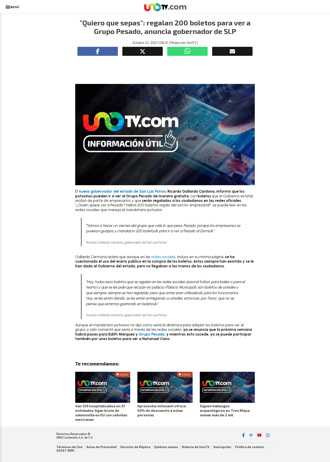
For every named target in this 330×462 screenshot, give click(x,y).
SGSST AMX (65, 450)
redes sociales (163, 257)
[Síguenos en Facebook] (243, 435)
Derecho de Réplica (135, 447)
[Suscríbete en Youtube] (259, 435)
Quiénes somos (166, 447)
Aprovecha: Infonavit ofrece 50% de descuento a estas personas (161, 410)
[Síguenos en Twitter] (251, 435)
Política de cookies (249, 447)
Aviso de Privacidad (101, 447)
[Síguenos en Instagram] (268, 435)
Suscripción (222, 447)
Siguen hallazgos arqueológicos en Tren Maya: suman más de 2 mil (225, 410)
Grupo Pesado (152, 334)
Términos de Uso (69, 447)
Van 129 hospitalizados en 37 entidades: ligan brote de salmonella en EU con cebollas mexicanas (101, 412)
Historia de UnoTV (195, 447)
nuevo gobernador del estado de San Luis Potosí (122, 191)
